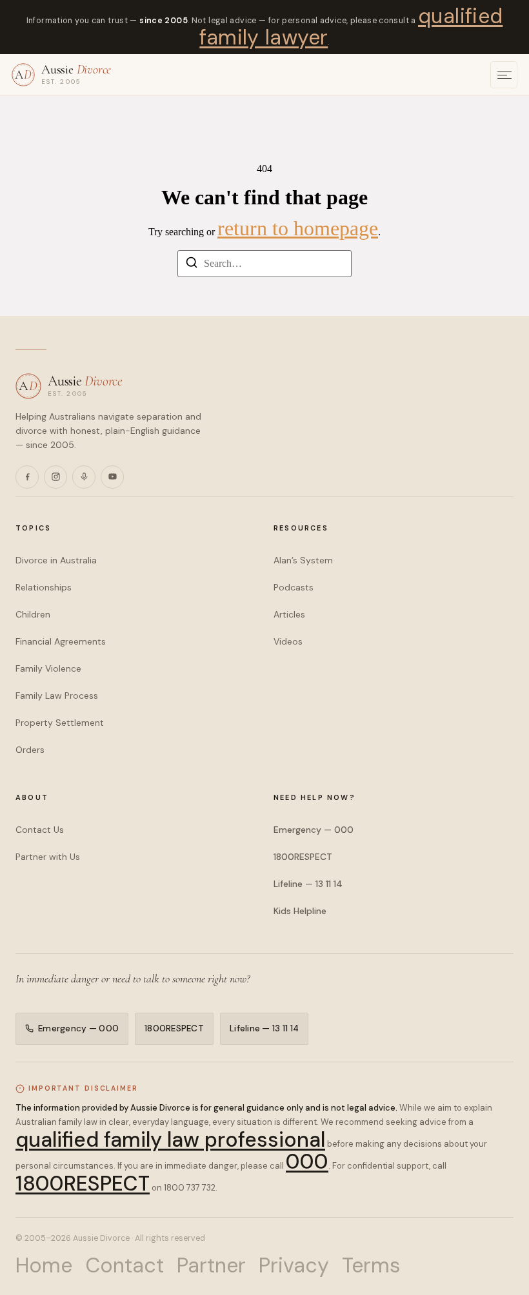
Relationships (43, 587)
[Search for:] (264, 263)
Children (32, 614)
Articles (289, 614)
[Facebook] (27, 477)
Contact (124, 1265)
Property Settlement (59, 722)
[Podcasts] (83, 477)
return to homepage (297, 228)
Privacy (294, 1265)
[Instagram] (55, 477)
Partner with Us (47, 856)
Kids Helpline (300, 911)
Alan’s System (303, 560)
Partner (211, 1265)
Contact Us (39, 829)
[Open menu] (503, 74)
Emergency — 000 (314, 829)
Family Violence (48, 668)
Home (43, 1265)
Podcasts (294, 587)
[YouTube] (112, 477)
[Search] (191, 264)
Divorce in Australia (56, 560)
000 (307, 1161)
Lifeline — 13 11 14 (308, 884)
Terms (371, 1265)
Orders (30, 749)
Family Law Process (56, 695)
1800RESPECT (303, 856)
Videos (288, 641)
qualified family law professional (170, 1139)
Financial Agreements (60, 641)
